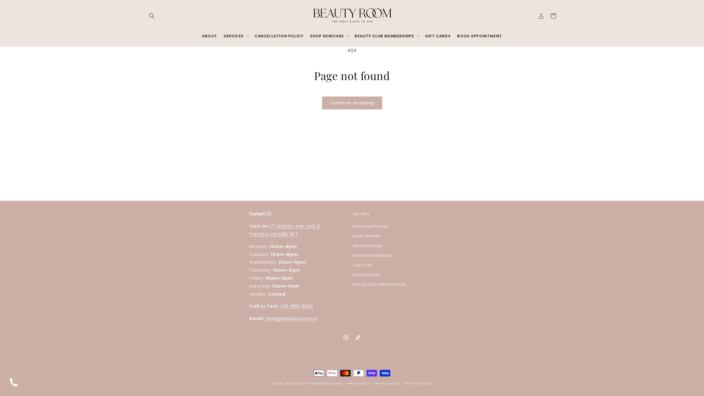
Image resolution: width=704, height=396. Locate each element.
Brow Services (367, 275)
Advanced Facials (371, 226)
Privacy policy (387, 383)
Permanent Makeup (373, 255)
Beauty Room (296, 383)
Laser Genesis (367, 236)
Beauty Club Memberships (380, 284)
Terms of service (418, 383)
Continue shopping (352, 103)
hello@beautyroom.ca (291, 319)
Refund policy (358, 383)
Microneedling (367, 246)
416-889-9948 (296, 306)
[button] (152, 16)
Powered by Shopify (325, 383)
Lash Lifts (362, 265)
